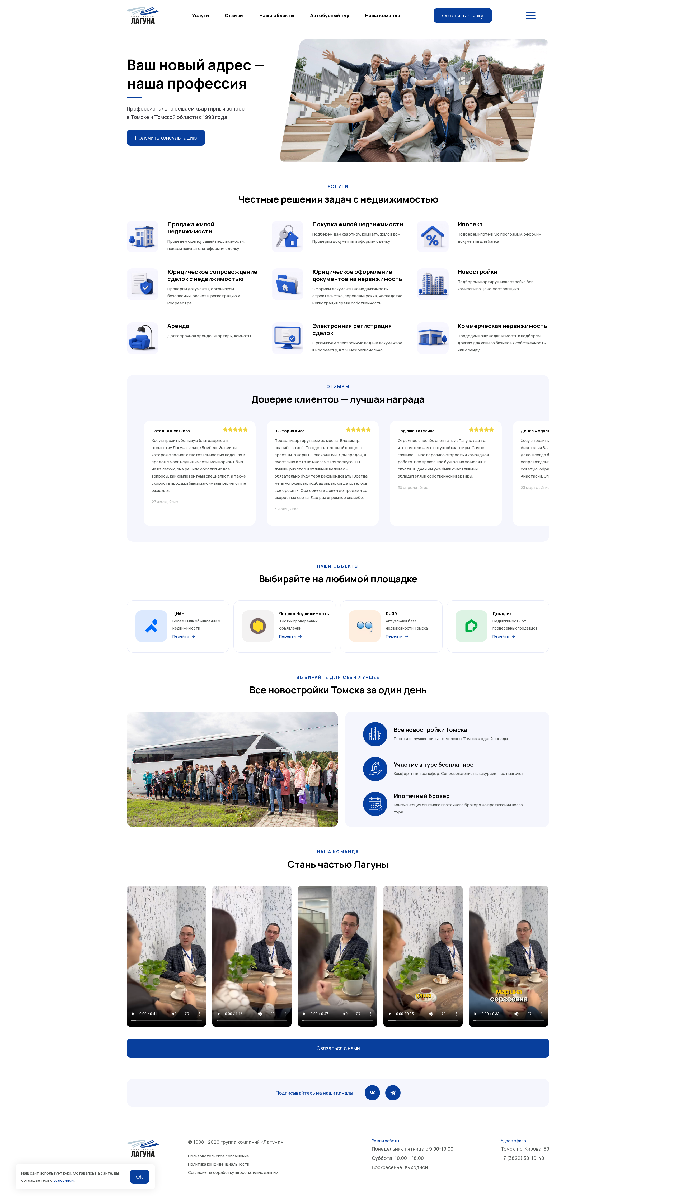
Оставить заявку (462, 15)
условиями (63, 1180)
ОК (139, 1176)
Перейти (180, 636)
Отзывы (234, 15)
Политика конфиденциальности (218, 1164)
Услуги (200, 15)
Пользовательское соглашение (218, 1156)
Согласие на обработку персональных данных (233, 1172)
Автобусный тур (329, 15)
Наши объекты (276, 15)
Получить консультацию (166, 137)
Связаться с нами (338, 1048)
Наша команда (382, 15)
